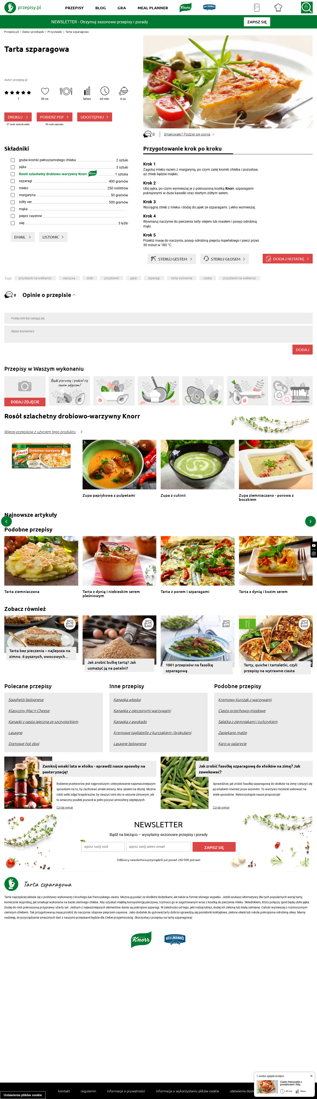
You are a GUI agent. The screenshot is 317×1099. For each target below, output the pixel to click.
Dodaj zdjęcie (25, 402)
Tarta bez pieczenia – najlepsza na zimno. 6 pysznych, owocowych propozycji (39, 654)
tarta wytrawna (181, 278)
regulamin (88, 1091)
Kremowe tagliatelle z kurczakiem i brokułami (152, 732)
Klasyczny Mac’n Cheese (29, 710)
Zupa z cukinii (173, 495)
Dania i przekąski (33, 32)
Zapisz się (214, 847)
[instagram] (314, 554)
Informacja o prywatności (126, 1091)
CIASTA (208, 278)
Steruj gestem (172, 259)
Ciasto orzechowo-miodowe (241, 710)
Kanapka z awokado (130, 721)
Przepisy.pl (11, 32)
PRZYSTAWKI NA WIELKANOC (239, 278)
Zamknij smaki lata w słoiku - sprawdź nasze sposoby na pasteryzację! (93, 768)
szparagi (154, 278)
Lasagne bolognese (129, 743)
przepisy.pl (20, 80)
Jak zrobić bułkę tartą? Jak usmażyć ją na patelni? (112, 665)
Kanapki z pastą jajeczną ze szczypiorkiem (43, 721)
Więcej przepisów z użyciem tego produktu (40, 432)
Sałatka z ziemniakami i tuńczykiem (248, 721)
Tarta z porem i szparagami (185, 591)
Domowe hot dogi (23, 743)
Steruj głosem (225, 259)
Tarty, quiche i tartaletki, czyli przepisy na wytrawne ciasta (270, 667)
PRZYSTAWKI (111, 278)
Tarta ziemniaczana (21, 591)
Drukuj (15, 117)
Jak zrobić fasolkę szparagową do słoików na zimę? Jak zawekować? (249, 768)
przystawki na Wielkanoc (35, 278)
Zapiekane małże (232, 732)
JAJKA (133, 278)
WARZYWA (69, 278)
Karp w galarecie (232, 743)
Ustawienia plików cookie (23, 1095)
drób (90, 278)
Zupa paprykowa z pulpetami (109, 495)
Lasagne (15, 732)
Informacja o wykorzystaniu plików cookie (187, 1091)
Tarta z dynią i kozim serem (263, 591)
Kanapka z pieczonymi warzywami (142, 710)
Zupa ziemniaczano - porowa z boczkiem (266, 497)
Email (20, 237)
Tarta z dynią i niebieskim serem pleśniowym (111, 593)
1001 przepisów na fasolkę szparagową (189, 667)
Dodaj (302, 349)
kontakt (64, 1091)
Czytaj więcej (64, 807)
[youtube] (314, 546)
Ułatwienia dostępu (244, 1091)
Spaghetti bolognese (26, 699)
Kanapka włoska (127, 699)
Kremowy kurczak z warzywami (244, 699)
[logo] (22, 7)
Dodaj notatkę (288, 258)
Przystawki (55, 32)
